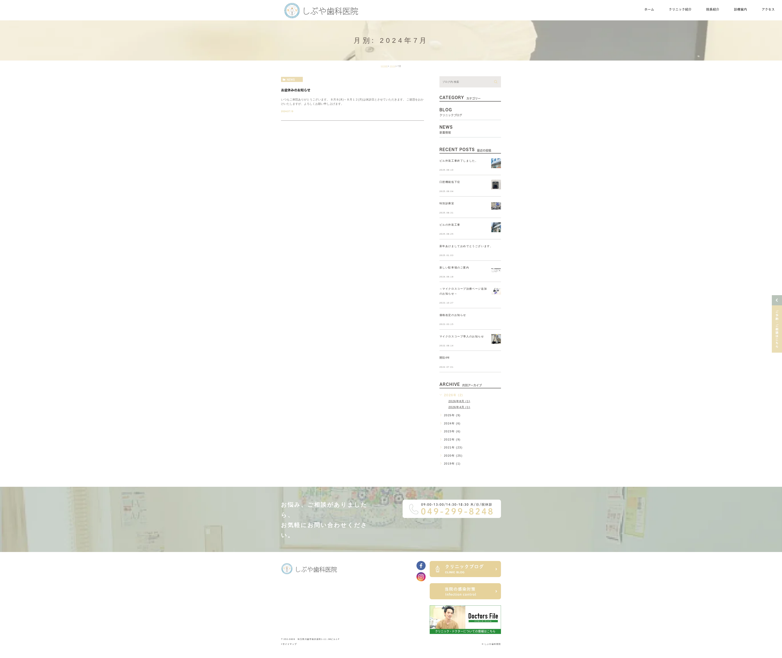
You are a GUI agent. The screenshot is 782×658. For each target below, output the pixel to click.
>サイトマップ (289, 644)
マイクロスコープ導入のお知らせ (461, 336)
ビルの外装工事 (449, 224)
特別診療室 (446, 203)
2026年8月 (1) (459, 401)
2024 (392, 66)
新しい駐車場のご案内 (454, 267)
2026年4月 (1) (459, 407)
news (291, 79)
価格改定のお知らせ (452, 315)
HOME (384, 66)
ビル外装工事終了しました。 (458, 160)
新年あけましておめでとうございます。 (466, 246)
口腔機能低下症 (449, 181)
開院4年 (444, 357)
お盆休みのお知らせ (295, 90)
